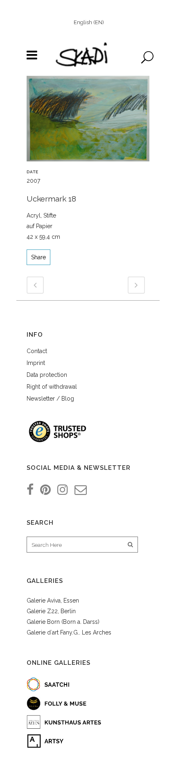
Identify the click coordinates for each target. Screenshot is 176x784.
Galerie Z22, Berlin (51, 611)
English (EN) (89, 22)
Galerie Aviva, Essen (53, 600)
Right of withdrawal (52, 386)
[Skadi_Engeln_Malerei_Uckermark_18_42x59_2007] (88, 121)
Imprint (36, 362)
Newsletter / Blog (50, 398)
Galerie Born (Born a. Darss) (63, 622)
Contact (37, 351)
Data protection (47, 374)
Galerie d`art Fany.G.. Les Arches (69, 632)
